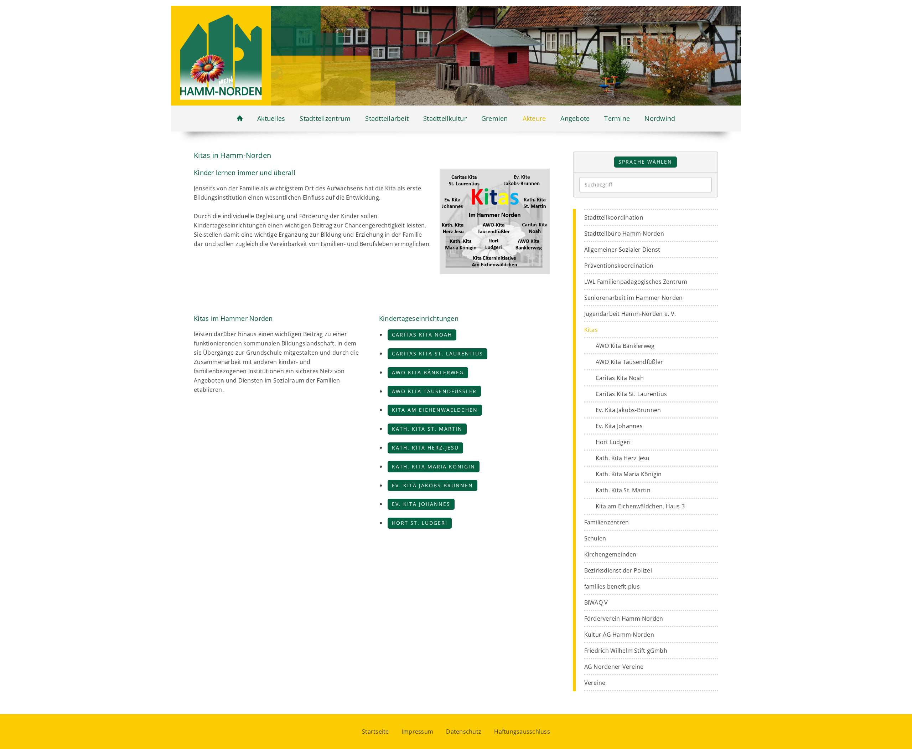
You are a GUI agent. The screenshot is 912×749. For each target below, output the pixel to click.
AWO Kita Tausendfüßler (434, 391)
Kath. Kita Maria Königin (433, 466)
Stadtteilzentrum (325, 118)
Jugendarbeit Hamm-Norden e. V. (630, 314)
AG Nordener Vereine (614, 667)
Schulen (595, 538)
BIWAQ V (596, 602)
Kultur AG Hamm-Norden (619, 634)
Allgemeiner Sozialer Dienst (622, 249)
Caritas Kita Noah (422, 334)
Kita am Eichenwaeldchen (435, 409)
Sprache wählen (645, 161)
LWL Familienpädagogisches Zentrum (635, 282)
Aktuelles (271, 118)
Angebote (575, 118)
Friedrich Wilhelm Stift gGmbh (625, 651)
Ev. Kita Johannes (421, 504)
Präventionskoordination (619, 266)
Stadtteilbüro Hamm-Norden (624, 233)
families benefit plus (612, 586)
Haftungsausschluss (522, 731)
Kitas (591, 330)
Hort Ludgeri (613, 442)
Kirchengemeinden (610, 554)
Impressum (417, 731)
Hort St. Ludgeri (419, 522)
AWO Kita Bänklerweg (428, 372)
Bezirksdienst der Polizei (618, 570)
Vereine (595, 683)
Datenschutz (463, 731)
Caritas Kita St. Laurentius (437, 353)
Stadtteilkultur (445, 118)
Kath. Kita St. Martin (427, 428)
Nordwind (659, 118)
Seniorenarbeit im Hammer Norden (633, 298)
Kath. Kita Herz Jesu (623, 458)
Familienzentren (606, 522)
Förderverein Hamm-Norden (623, 618)
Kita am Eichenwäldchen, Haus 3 (640, 506)
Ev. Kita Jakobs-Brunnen (432, 485)
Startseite (375, 731)
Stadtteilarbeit (387, 118)
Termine (617, 118)
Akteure (534, 118)
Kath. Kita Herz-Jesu (425, 447)
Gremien (494, 118)
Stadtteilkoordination (613, 217)
